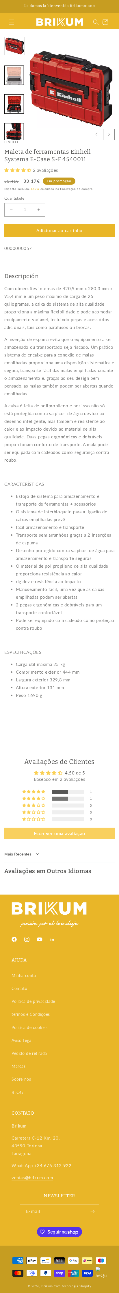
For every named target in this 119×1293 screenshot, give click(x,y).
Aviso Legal (22, 1040)
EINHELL (11, 142)
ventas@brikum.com (32, 1177)
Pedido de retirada (29, 1053)
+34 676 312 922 (52, 1165)
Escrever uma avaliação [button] (59, 833)
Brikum (47, 1286)
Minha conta (24, 975)
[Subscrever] (92, 1211)
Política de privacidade (33, 1001)
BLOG (17, 1092)
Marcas (19, 1066)
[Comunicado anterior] (10, 6)
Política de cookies (29, 1027)
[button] (11, 22)
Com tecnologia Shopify (72, 1286)
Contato (19, 988)
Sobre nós (21, 1079)
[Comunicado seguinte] (108, 6)
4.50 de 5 (75, 772)
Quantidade (14, 198)
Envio (35, 188)
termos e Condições (31, 1014)
